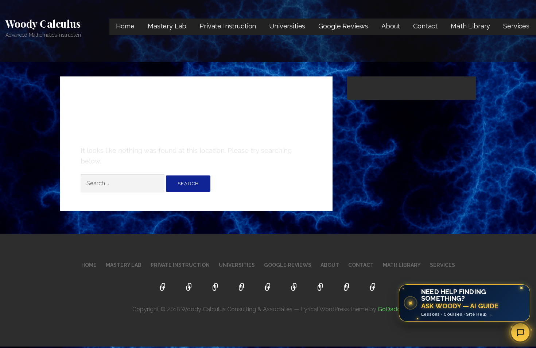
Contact (425, 26)
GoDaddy (391, 309)
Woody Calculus (43, 23)
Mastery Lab (167, 26)
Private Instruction (227, 26)
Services (516, 26)
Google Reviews (343, 26)
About (390, 26)
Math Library (470, 26)
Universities (287, 26)
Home (125, 26)
